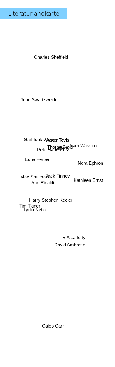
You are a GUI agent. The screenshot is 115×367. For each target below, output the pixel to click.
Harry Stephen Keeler (51, 200)
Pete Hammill (51, 145)
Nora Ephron (90, 164)
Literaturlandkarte (33, 13)
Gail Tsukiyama (38, 138)
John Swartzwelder (40, 97)
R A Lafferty (74, 235)
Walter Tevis (58, 139)
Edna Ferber (37, 158)
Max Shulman (34, 177)
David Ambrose (72, 245)
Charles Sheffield (50, 57)
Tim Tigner (29, 207)
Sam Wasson (83, 145)
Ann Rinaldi (42, 183)
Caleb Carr (52, 325)
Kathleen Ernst (89, 180)
